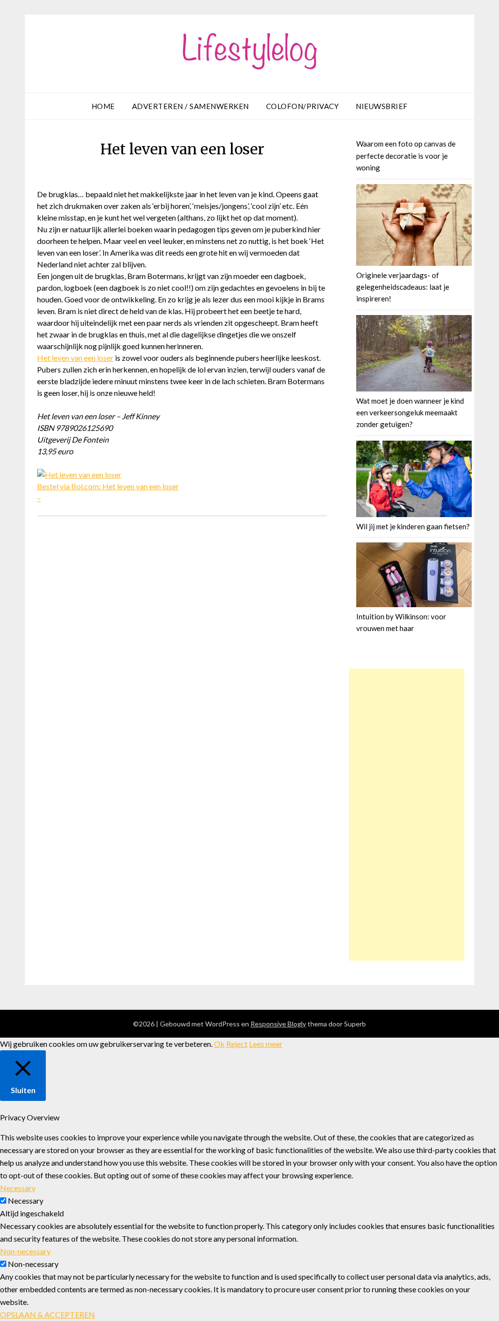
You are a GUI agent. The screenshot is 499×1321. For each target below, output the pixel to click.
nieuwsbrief (382, 106)
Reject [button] (237, 1043)
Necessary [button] (18, 1187)
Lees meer (266, 1043)
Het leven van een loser (75, 357)
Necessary (25, 1200)
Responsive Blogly (278, 1024)
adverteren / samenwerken (190, 106)
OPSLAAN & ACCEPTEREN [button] (47, 1314)
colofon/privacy (302, 106)
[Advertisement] (406, 815)
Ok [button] (219, 1043)
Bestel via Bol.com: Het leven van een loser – (108, 492)
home (103, 106)
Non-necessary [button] (25, 1251)
